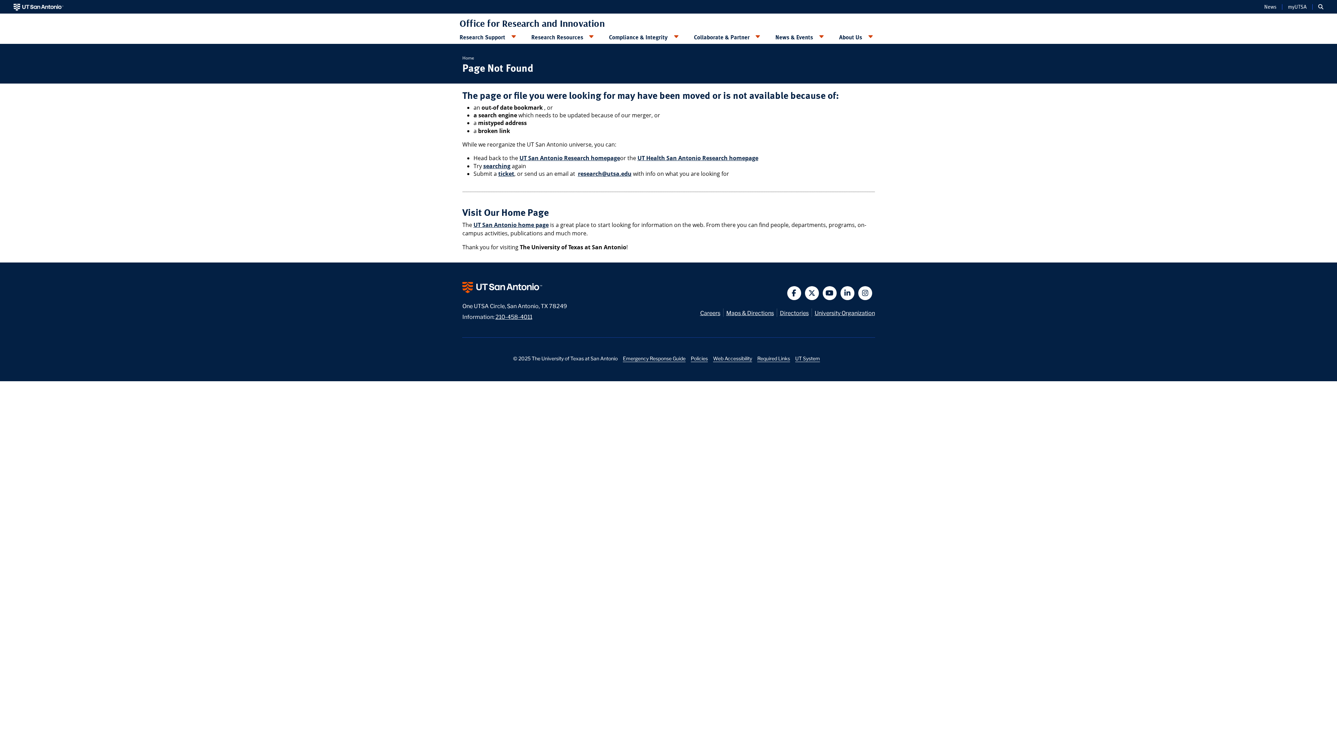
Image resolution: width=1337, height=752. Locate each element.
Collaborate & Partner (722, 37)
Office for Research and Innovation (532, 23)
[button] (1320, 7)
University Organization (845, 312)
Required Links (773, 358)
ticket (506, 174)
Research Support (482, 37)
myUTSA (1297, 7)
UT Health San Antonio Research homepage (698, 158)
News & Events (794, 37)
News (1270, 7)
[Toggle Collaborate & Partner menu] (758, 37)
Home (468, 58)
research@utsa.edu (605, 174)
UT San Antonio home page (511, 225)
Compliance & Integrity (638, 37)
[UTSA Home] (38, 7)
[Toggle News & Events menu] (821, 37)
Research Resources (557, 37)
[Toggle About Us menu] (870, 37)
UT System (807, 358)
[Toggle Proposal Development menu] (514, 37)
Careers (710, 312)
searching (496, 166)
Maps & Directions (750, 312)
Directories (794, 312)
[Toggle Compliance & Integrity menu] (676, 37)
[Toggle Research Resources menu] (592, 37)
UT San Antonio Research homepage (569, 158)
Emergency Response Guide (654, 358)
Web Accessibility (732, 358)
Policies (699, 358)
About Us (850, 37)
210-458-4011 (513, 316)
